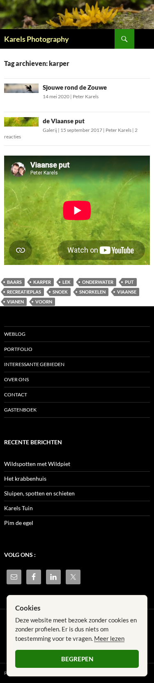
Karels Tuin (18, 507)
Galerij (50, 130)
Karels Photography (36, 38)
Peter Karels (86, 96)
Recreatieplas (24, 291)
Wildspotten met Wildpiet (37, 463)
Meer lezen (109, 638)
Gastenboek (20, 410)
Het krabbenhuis (25, 478)
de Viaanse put (64, 120)
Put (129, 282)
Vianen (15, 301)
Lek (66, 282)
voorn (43, 301)
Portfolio (18, 349)
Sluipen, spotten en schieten (39, 493)
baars (14, 282)
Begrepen (77, 659)
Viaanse (126, 291)
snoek (60, 291)
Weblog (14, 334)
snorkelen (92, 291)
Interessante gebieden (34, 364)
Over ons (16, 379)
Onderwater (97, 282)
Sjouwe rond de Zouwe (75, 87)
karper (42, 282)
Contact (15, 394)
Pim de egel (18, 522)
